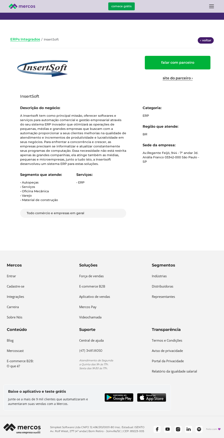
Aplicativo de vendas (94, 296)
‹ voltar (205, 40)
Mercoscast (15, 350)
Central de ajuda (91, 340)
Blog (10, 340)
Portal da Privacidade (168, 361)
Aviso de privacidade (167, 350)
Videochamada (90, 317)
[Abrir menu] (211, 6)
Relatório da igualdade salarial (174, 371)
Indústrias (159, 276)
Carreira (13, 307)
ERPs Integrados (25, 39)
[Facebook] (157, 429)
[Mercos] (22, 6)
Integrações (15, 296)
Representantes (163, 296)
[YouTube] (167, 429)
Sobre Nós (14, 317)
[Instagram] (178, 429)
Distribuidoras (162, 286)
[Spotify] (199, 429)
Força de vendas (91, 276)
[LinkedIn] (188, 429)
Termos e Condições (167, 340)
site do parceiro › (178, 78)
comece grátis (121, 6)
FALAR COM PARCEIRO (177, 62)
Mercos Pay (87, 307)
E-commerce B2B (92, 286)
